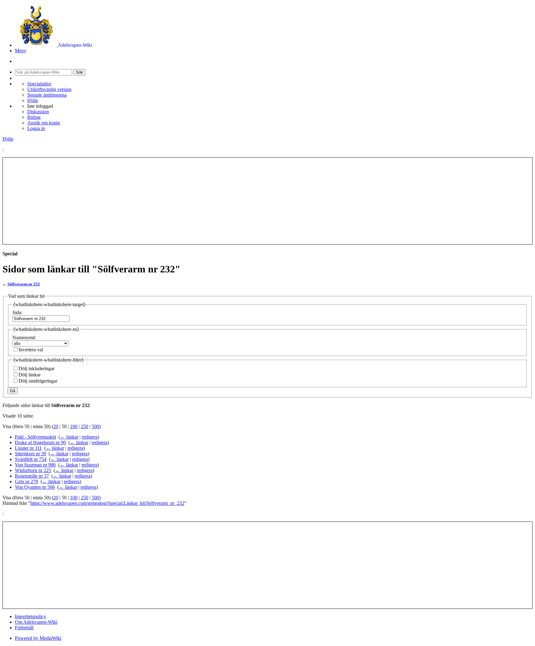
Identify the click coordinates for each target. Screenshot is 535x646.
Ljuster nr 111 (28, 448)
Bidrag (34, 117)
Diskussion (38, 111)
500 (95, 426)
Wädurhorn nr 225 (33, 470)
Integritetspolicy (30, 616)
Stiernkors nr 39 (30, 453)
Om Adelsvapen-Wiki (36, 622)
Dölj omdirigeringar (38, 381)
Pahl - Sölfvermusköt (35, 437)
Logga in (36, 128)
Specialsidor (39, 83)
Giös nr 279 (26, 481)
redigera (90, 437)
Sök (79, 72)
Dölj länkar (30, 374)
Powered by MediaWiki (38, 638)
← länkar (69, 437)
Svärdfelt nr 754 (30, 459)
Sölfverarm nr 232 (23, 284)
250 (84, 426)
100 (73, 426)
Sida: (17, 312)
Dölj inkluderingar (36, 368)
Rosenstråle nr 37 (32, 476)
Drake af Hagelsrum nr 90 (40, 442)
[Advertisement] (267, 201)
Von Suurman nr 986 (35, 464)
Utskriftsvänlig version (49, 89)
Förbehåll (24, 627)
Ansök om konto (43, 122)
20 (55, 426)
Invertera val (31, 349)
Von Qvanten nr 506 (35, 487)
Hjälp (32, 100)
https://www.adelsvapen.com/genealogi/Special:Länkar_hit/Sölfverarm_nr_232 (107, 503)
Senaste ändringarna (47, 95)
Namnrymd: (24, 337)
